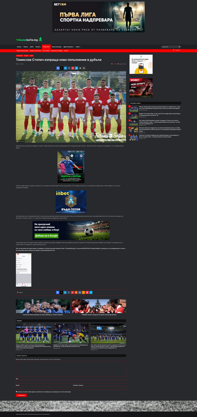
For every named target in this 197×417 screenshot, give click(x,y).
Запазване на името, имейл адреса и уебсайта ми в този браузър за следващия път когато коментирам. (44, 391)
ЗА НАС (66, 50)
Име (17, 378)
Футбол (38, 47)
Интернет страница (78, 385)
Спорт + (78, 47)
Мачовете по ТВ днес (57, 50)
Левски (25, 47)
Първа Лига (46, 47)
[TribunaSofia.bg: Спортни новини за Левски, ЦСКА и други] (29, 39)
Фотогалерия (46, 50)
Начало (19, 47)
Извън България (56, 47)
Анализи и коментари (35, 50)
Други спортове (68, 47)
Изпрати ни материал (22, 50)
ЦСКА (31, 47)
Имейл (18, 385)
